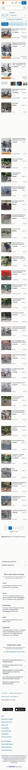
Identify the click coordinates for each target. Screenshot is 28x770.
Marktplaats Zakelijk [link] (7, 719)
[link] (3, 3)
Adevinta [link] (3, 747)
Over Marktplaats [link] (6, 741)
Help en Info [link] (4, 725)
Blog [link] (2, 716)
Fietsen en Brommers (15, 24)
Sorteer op (12, 12)
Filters (6, 24)
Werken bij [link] (4, 744)
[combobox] (12, 7)
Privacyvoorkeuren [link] (6, 737)
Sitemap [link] (9, 750)
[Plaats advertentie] (23, 3)
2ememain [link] (4, 750)
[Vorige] (6, 528)
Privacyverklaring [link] (6, 731)
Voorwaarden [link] (5, 728)
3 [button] (17, 528)
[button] (16, 3)
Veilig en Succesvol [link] (6, 722)
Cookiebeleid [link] (4, 734)
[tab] (3, 15)
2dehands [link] (9, 747)
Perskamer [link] (10, 744)
